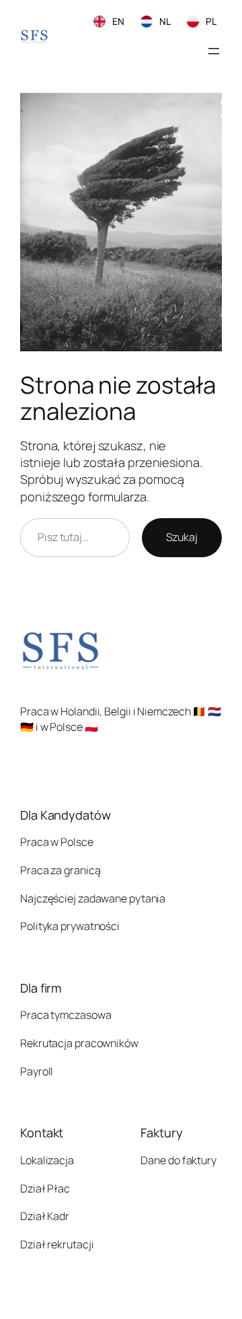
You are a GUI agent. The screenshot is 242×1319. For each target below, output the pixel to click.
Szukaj (182, 537)
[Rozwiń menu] (214, 51)
